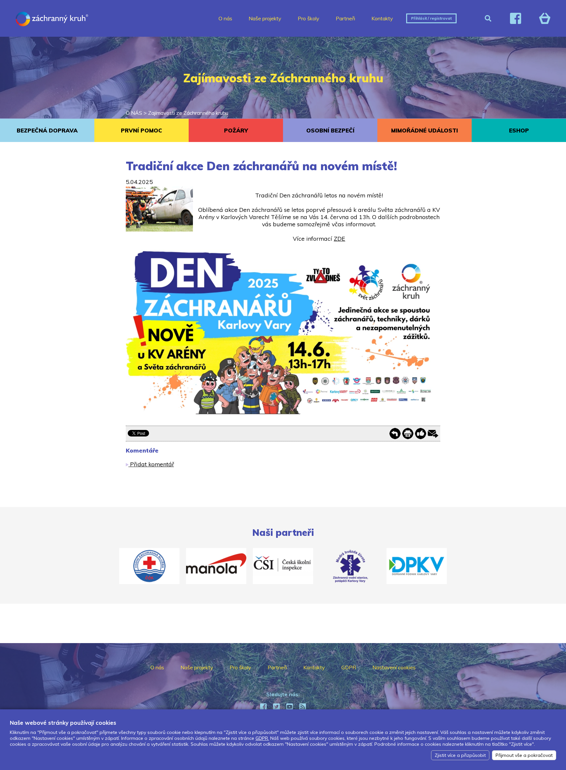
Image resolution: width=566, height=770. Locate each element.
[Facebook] (515, 18)
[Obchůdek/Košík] (544, 18)
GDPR (348, 667)
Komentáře (142, 450)
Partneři (345, 18)
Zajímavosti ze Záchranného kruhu (188, 113)
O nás (225, 18)
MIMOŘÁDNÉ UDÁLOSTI (424, 130)
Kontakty (382, 18)
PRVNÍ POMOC (141, 130)
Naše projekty (265, 18)
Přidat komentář (151, 464)
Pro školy (308, 18)
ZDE (339, 238)
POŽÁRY (236, 130)
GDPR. (262, 738)
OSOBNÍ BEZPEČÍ (330, 130)
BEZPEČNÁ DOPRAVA (47, 130)
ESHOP (519, 130)
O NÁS (134, 113)
